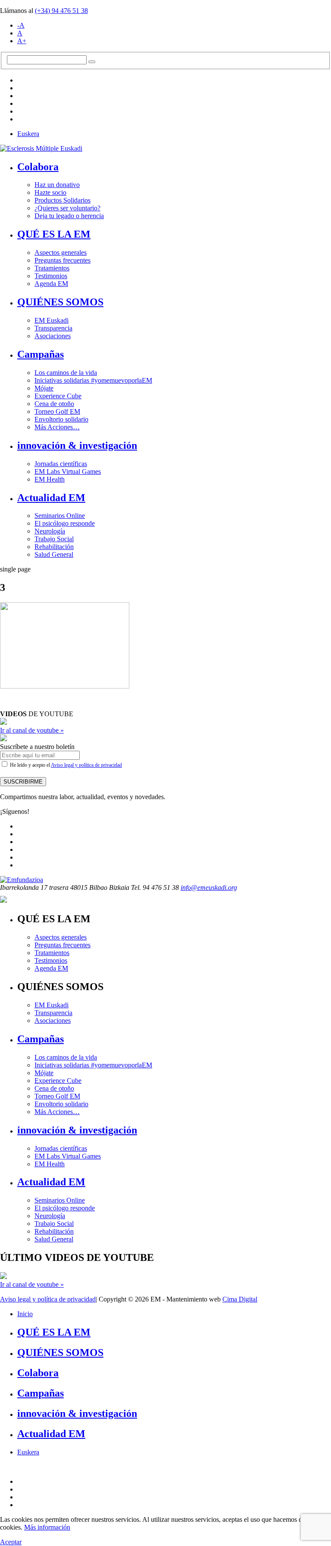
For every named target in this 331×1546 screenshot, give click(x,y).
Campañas (40, 354)
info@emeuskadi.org (209, 887)
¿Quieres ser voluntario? (67, 208)
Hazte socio (50, 192)
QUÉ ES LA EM (54, 234)
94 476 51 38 (61, 10)
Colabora (38, 166)
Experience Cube (57, 396)
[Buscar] (91, 61)
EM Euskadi (51, 320)
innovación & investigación (77, 445)
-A (21, 25)
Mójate (43, 388)
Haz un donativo (57, 184)
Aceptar (11, 1542)
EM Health (49, 479)
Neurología (49, 531)
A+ (21, 40)
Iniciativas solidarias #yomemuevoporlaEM (93, 380)
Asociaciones (52, 336)
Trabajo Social (54, 539)
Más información (47, 1527)
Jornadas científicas (60, 463)
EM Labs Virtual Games (67, 471)
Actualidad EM (51, 497)
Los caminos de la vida (65, 372)
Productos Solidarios (62, 200)
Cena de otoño (54, 403)
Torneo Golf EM (57, 411)
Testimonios (50, 275)
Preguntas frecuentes (62, 260)
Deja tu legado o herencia (69, 215)
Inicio (25, 1313)
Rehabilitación (54, 546)
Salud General (53, 554)
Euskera (28, 133)
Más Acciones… (57, 427)
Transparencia (53, 328)
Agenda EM (51, 283)
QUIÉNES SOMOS (60, 302)
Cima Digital (239, 1299)
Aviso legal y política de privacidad (86, 765)
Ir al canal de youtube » (32, 730)
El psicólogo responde (64, 523)
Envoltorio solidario (61, 419)
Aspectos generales (60, 252)
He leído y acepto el (65, 765)
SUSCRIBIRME (23, 781)
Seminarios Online (59, 515)
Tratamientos (51, 268)
